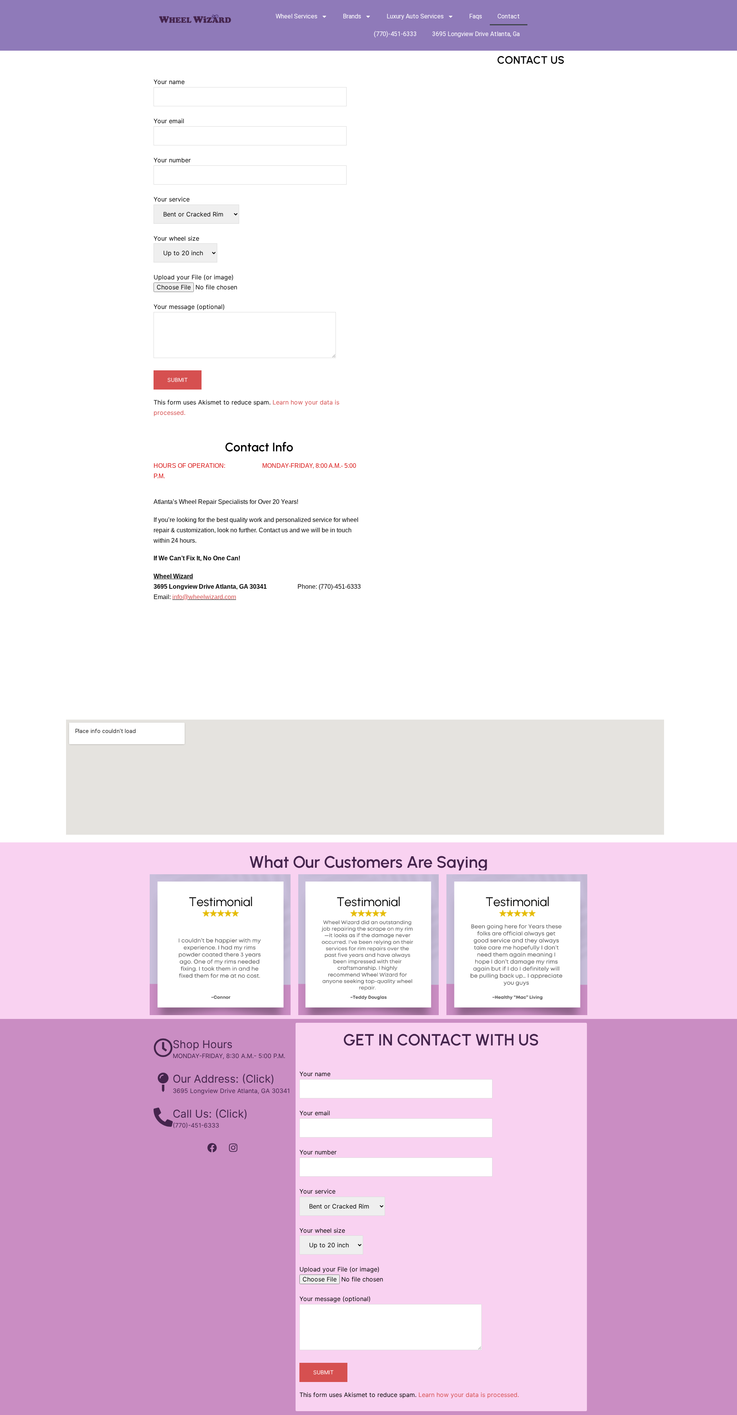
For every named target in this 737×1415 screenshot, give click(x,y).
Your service (172, 199)
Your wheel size (176, 238)
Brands (352, 16)
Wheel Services (296, 16)
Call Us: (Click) (210, 1113)
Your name (169, 82)
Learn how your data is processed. (468, 1394)
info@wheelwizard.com (204, 597)
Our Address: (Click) (223, 1078)
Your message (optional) (189, 306)
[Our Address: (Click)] (163, 1082)
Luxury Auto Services (415, 16)
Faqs (475, 16)
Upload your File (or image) (194, 277)
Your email (169, 121)
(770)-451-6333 (395, 34)
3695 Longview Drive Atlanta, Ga (476, 34)
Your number (172, 160)
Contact (508, 16)
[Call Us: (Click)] (163, 1117)
